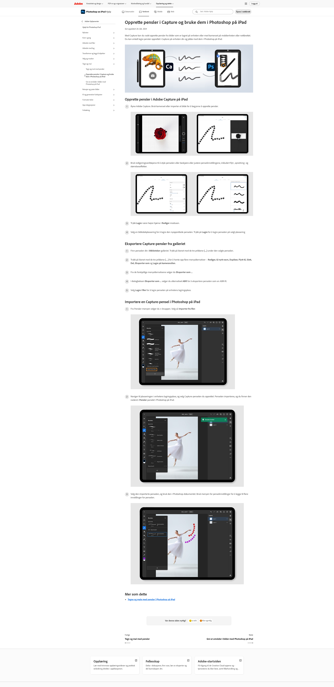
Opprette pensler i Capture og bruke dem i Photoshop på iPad (100, 75)
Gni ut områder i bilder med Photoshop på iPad (96, 83)
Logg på (254, 3)
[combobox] (212, 11)
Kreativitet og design (93, 3)
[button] (246, 4)
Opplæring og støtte (164, 3)
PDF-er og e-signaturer (116, 3)
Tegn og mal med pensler (95, 69)
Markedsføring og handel (140, 3)
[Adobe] (78, 3)
